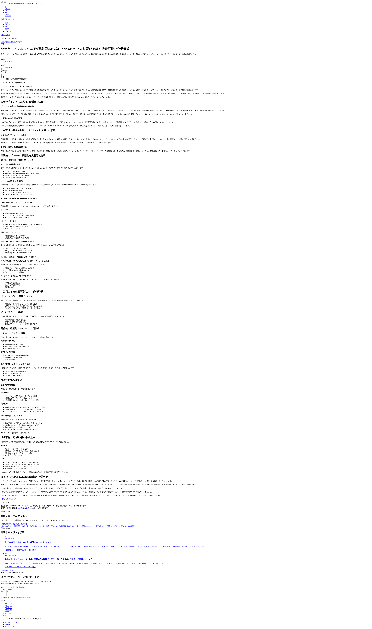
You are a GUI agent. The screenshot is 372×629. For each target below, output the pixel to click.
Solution (7, 9)
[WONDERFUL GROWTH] (6, 595)
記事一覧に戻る (7, 570)
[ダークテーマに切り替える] (2, 19)
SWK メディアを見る (8, 587)
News (6, 7)
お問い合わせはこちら (8, 499)
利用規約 (8, 624)
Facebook (9, 604)
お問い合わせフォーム (26, 508)
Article (7, 12)
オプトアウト (9, 626)
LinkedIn (9, 608)
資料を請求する (6, 524)
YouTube (9, 610)
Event (6, 10)
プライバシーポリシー (12, 622)
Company (8, 16)
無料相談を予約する (20, 524)
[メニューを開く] (13, 19)
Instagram (9, 606)
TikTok (8, 613)
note (7, 612)
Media (7, 14)
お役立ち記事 (10, 42)
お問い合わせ (8, 19)
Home (3, 42)
